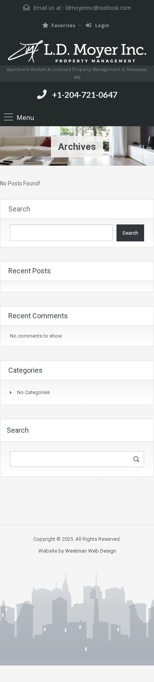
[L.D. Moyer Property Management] (77, 52)
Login (101, 25)
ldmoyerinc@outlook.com (98, 7)
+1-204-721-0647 (84, 94)
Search (19, 209)
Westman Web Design (90, 551)
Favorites (63, 25)
